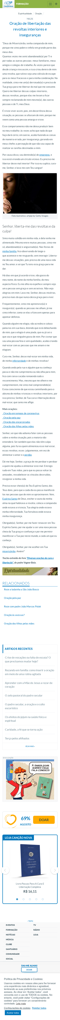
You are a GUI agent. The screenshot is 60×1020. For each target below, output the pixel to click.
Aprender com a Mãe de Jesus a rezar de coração (28, 684)
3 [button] (30, 899)
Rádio (36, 930)
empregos (44, 154)
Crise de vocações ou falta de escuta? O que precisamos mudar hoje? (28, 659)
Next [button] (55, 870)
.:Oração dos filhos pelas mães (18, 426)
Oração (38, 13)
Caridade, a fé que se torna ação (24, 729)
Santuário (11, 949)
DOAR (29, 970)
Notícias (10, 935)
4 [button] (36, 899)
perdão (28, 454)
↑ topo (30, 921)
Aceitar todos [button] (13, 1012)
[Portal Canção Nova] (8, 4)
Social (9, 959)
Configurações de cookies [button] (17, 1007)
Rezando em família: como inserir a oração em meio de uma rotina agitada (29, 672)
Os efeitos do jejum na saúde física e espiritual (26, 718)
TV (34, 925)
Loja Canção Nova (18, 837)
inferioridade (19, 360)
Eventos (10, 925)
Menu (50, 4)
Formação (11, 930)
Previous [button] (5, 870)
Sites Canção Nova (56, 4)
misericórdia (9, 551)
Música (10, 939)
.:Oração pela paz (11, 417)
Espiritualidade (25, 13)
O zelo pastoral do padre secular (24, 695)
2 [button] (23, 899)
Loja (35, 935)
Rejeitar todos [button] (39, 1007)
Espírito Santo (9, 498)
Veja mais (30, 746)
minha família (9, 251)
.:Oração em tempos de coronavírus (20, 413)
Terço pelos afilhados (17, 738)
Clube (9, 944)
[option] (30, 870)
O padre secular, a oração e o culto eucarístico (25, 706)
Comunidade (13, 954)
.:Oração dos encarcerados (16, 422)
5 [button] (42, 899)
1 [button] (17, 899)
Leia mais (21, 1003)
